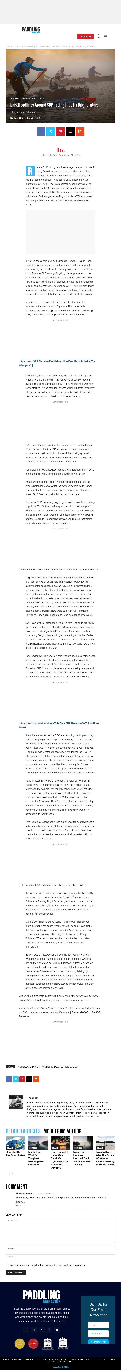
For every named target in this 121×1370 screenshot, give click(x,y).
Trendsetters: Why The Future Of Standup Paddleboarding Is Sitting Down (105, 1158)
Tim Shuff (19, 117)
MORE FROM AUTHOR (62, 1130)
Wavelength (31, 46)
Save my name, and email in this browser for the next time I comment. (47, 1265)
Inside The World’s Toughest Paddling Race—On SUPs (37, 1158)
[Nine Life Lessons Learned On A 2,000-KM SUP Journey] (83, 1143)
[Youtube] (57, 1330)
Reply (18, 1206)
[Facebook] (41, 131)
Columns (19, 46)
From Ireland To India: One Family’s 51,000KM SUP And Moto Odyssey (60, 1159)
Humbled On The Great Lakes (15, 1153)
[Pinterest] (60, 131)
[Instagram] (34, 1330)
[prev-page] (8, 1174)
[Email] (70, 131)
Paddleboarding (27, 1066)
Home (9, 46)
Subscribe (85, 36)
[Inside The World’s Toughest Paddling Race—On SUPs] (38, 1143)
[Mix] (80, 131)
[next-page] (12, 1174)
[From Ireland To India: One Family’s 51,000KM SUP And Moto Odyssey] (60, 1143)
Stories (14, 98)
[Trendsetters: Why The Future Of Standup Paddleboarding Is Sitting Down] (105, 1143)
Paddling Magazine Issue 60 (59, 1066)
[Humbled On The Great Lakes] (15, 1143)
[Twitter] (50, 131)
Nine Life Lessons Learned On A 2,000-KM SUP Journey (81, 1158)
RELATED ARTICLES (23, 1130)
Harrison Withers (25, 1193)
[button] (99, 37)
